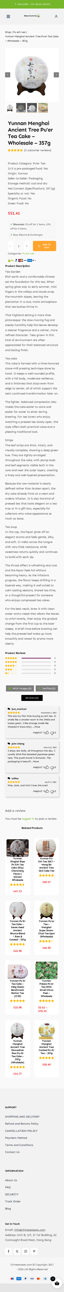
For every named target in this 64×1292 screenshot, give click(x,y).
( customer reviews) (37, 150)
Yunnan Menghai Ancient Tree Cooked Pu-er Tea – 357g (46, 1047)
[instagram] (25, 1251)
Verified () (48, 688)
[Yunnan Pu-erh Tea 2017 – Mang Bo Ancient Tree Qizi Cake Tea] (46, 841)
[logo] (32, 15)
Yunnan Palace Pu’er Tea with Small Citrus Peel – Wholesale (46, 988)
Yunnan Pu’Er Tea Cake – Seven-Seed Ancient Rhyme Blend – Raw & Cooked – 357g (17, 930)
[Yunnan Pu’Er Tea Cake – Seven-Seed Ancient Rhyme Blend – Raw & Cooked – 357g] (17, 904)
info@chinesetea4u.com (29, 1230)
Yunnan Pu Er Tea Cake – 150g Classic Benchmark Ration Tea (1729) (17, 988)
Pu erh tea (28, 253)
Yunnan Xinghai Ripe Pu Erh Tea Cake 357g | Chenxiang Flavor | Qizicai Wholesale (17, 869)
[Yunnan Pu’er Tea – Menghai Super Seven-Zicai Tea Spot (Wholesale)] (46, 904)
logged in (28, 818)
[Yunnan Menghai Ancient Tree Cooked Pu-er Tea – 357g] (46, 1024)
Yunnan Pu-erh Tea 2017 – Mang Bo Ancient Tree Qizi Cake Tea (46, 864)
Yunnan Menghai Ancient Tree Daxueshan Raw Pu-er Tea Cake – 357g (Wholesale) (17, 1051)
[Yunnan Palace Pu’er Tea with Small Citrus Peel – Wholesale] (46, 964)
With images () (21, 688)
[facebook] (8, 1251)
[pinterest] (34, 1251)
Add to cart (46, 246)
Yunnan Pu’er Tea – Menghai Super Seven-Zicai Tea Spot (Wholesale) (46, 929)
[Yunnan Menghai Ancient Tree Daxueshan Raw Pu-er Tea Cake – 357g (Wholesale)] (17, 1024)
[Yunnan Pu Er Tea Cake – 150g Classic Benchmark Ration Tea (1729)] (17, 964)
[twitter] (17, 1251)
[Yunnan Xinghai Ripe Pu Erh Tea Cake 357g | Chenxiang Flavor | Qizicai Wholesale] (17, 841)
